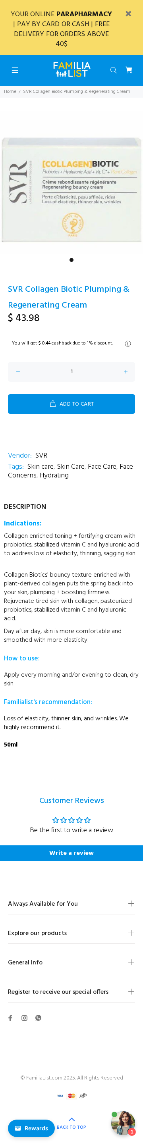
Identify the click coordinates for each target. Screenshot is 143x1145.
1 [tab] (71, 260)
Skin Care (71, 467)
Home (10, 92)
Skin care (40, 467)
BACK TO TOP (71, 1128)
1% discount (99, 343)
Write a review (71, 853)
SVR (41, 456)
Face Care (102, 467)
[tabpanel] (71, 182)
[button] (71, 599)
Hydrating (54, 475)
